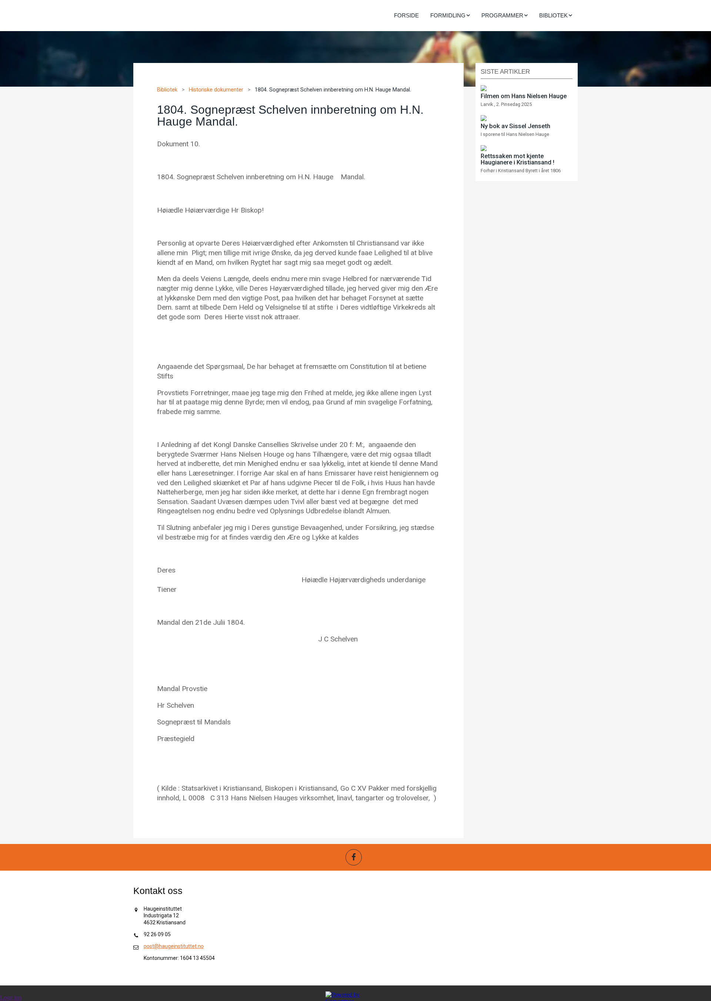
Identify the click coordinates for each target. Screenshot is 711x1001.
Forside (406, 15)
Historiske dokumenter (216, 90)
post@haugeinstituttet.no (174, 946)
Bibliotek (167, 90)
